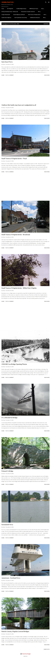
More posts (47, 649)
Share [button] (2, 75)
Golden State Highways (6, 17)
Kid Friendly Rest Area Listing (20, 17)
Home (2, 8)
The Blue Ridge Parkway (21, 8)
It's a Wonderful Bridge (9, 417)
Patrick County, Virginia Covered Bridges (15, 631)
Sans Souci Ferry (7, 62)
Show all (46, 23)
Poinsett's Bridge (7, 471)
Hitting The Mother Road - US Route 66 (9, 11)
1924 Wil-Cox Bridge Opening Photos (14, 364)
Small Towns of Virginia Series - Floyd (14, 158)
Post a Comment (9, 75)
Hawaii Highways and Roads (19, 14)
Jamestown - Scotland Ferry (10, 578)
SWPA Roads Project (33, 8)
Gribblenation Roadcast (35, 17)
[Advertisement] (25, 90)
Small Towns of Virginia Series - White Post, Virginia (18, 288)
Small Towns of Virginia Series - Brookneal (15, 234)
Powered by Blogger (26, 653)
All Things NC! (10, 8)
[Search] (46, 2)
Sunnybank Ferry (7, 524)
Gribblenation (7, 2)
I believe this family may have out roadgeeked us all (18, 105)
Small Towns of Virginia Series (34, 14)
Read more (47, 75)
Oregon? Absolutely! (5, 14)
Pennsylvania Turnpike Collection (28, 11)
